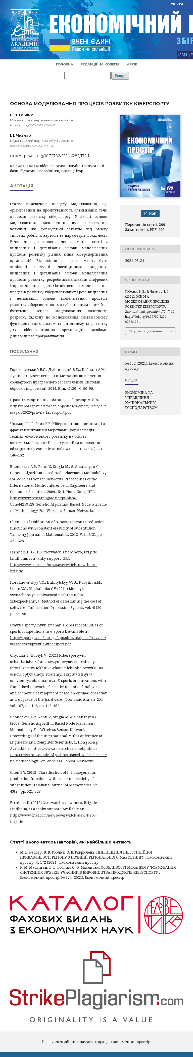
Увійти (177, 4)
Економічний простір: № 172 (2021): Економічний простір (96, 860)
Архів (132, 64)
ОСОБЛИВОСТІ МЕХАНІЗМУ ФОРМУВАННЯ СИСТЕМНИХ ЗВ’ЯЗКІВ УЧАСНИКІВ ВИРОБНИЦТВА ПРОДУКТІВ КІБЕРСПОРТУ (98, 870)
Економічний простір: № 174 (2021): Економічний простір (72, 877)
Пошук (120, 76)
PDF (152, 214)
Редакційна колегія (100, 64)
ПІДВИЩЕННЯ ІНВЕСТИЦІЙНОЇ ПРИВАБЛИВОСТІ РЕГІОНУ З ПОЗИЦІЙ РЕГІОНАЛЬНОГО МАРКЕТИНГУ (86, 855)
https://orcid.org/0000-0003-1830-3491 (32, 125)
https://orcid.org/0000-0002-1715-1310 (32, 145)
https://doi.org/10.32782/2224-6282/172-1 (54, 156)
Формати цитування (146, 331)
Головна (64, 64)
